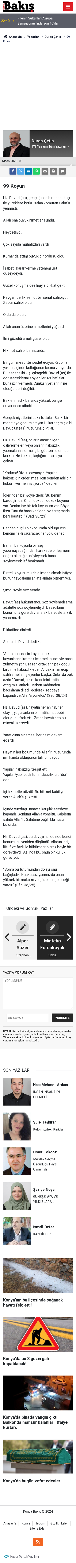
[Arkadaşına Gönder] (45, 171)
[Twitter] (20, 171)
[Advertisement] (38, 84)
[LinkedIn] (28, 171)
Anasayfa (9, 1523)
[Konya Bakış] (18, 6)
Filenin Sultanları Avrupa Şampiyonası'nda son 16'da (38, 20)
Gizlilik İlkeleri (59, 1523)
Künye (26, 1523)
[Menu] (68, 7)
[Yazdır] (53, 171)
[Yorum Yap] (62, 171)
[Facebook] (13, 171)
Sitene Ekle (37, 1528)
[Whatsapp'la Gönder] (36, 171)
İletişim (40, 1523)
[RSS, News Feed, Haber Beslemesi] (38, 1542)
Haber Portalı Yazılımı (24, 1556)
